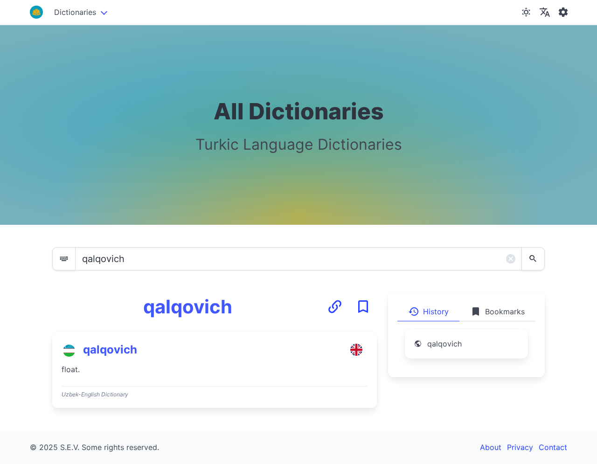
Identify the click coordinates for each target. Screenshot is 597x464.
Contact (553, 447)
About (490, 447)
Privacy (520, 447)
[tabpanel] (466, 349)
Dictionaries (75, 12)
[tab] (428, 311)
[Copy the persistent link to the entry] (335, 307)
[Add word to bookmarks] (363, 307)
